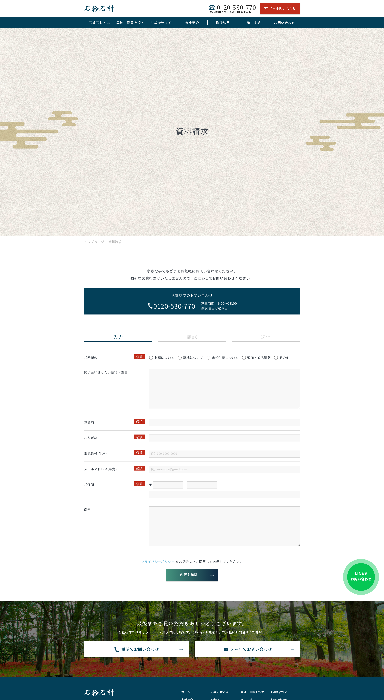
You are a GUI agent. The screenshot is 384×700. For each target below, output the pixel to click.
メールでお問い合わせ (251, 649)
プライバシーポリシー (158, 561)
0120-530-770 (232, 8)
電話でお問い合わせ (140, 649)
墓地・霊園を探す (130, 22)
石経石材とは (99, 22)
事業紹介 (192, 22)
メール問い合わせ (282, 8)
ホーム (185, 692)
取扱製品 (223, 22)
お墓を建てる (161, 22)
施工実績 (254, 22)
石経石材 (99, 8)
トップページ (94, 241)
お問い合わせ (284, 22)
